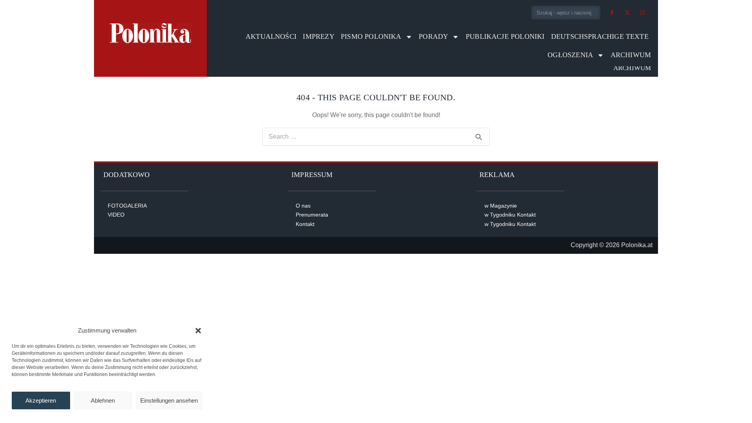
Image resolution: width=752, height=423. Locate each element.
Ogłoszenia (570, 55)
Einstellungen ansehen (169, 400)
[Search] (479, 137)
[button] (198, 330)
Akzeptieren (40, 400)
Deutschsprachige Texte (600, 36)
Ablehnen (103, 400)
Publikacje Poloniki (505, 36)
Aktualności (271, 36)
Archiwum (631, 55)
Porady (433, 36)
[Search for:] (376, 136)
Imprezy (318, 36)
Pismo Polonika (371, 36)
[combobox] (566, 12)
